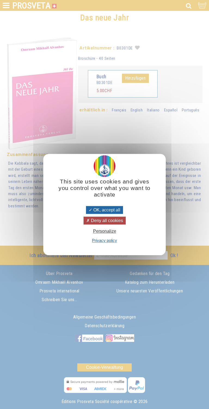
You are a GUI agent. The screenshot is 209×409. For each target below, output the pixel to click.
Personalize (104, 231)
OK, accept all (106, 210)
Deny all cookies (106, 220)
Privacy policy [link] (104, 240)
